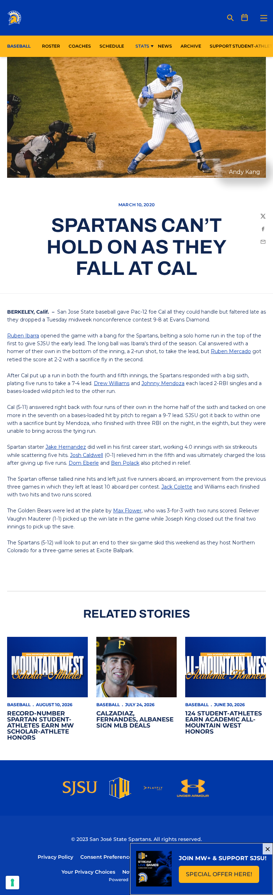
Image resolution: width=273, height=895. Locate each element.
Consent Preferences (107, 857)
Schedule (112, 46)
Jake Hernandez (66, 447)
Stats (142, 46)
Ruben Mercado (231, 351)
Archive (191, 46)
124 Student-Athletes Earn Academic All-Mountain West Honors (223, 722)
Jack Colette (176, 487)
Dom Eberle (84, 463)
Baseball (19, 704)
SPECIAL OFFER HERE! (222, 876)
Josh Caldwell (86, 455)
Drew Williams (111, 383)
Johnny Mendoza (162, 383)
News (165, 46)
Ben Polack (125, 463)
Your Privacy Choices (88, 872)
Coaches (80, 46)
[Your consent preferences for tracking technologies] (12, 882)
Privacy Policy (55, 857)
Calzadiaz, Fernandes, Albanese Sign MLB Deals (134, 719)
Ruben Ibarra (23, 335)
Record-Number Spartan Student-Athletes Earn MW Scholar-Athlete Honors (40, 725)
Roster (51, 46)
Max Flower (127, 510)
